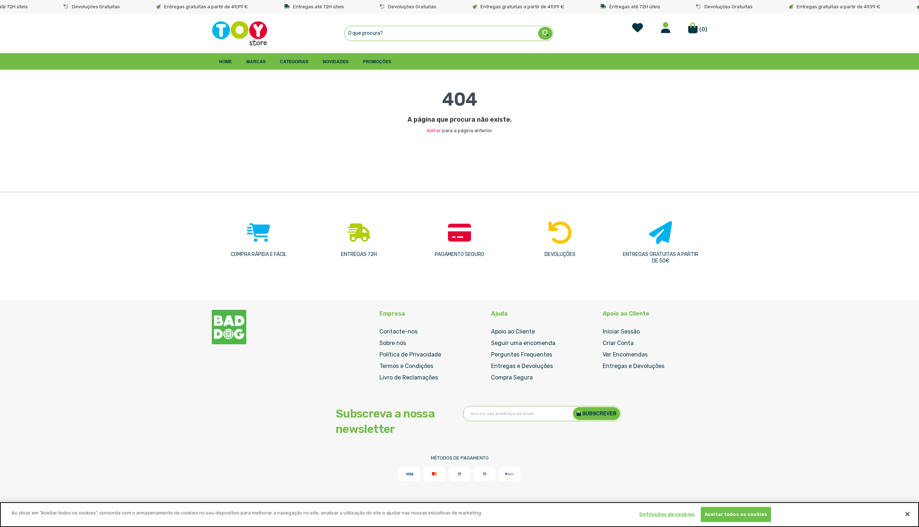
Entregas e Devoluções (522, 366)
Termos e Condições (406, 366)
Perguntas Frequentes (521, 354)
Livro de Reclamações (408, 377)
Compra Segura (512, 377)
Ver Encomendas (625, 354)
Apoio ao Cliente (513, 331)
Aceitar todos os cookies (736, 514)
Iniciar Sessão (621, 331)
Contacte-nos (398, 331)
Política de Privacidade (410, 354)
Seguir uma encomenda (523, 343)
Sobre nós (392, 343)
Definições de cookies (667, 514)
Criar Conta (618, 343)
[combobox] (449, 33)
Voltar (433, 130)
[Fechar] (907, 514)
